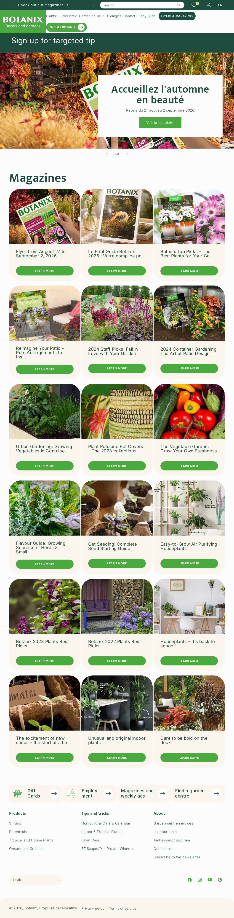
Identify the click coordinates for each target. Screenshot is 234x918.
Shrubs (15, 823)
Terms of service (122, 908)
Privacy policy (93, 908)
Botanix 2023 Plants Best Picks (42, 643)
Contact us (163, 848)
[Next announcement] (94, 5)
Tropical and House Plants (31, 840)
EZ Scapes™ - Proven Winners (107, 848)
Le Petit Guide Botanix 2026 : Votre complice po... (116, 253)
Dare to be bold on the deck (183, 740)
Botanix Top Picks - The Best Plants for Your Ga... (186, 253)
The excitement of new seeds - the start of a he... (43, 740)
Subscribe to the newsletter (177, 857)
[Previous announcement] (13, 5)
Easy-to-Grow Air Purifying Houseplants (188, 546)
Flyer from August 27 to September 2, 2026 (41, 253)
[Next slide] (127, 154)
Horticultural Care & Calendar (105, 823)
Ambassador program (172, 840)
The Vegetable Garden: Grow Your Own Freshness (188, 448)
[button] (52, 16)
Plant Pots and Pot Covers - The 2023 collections (115, 448)
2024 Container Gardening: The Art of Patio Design (189, 351)
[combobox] (142, 5)
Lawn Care (90, 840)
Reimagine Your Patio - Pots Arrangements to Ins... (40, 352)
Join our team (165, 832)
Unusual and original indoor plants (117, 740)
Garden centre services (173, 823)
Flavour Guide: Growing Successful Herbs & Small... (40, 547)
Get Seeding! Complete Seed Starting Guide (112, 546)
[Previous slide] (107, 154)
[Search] (179, 5)
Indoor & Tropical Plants (101, 832)
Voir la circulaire (160, 122)
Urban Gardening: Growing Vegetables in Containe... (44, 448)
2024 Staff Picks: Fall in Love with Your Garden (113, 351)
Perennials (18, 832)
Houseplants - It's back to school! (187, 643)
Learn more (45, 271)
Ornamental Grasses (26, 848)
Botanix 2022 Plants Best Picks (114, 643)
